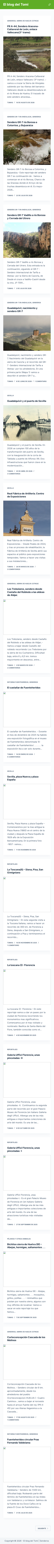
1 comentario (41, 381)
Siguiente (42, 1528)
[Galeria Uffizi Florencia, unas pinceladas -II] (27, 1080)
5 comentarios (13, 757)
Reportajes (12, 864)
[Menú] (49, 4)
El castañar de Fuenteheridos (23, 687)
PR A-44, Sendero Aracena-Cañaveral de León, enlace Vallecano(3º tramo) (23, 29)
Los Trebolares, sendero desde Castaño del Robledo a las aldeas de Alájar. (25, 592)
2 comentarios (13, 569)
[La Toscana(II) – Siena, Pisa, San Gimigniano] (27, 894)
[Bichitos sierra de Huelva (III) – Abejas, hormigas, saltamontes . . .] (27, 1269)
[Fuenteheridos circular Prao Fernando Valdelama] (27, 1464)
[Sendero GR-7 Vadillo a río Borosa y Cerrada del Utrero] (27, 240)
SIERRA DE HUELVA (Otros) (28, 21)
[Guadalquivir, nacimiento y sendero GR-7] (27, 333)
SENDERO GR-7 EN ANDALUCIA (19, 117)
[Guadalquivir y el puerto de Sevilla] (27, 423)
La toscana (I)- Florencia (21, 965)
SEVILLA (10, 395)
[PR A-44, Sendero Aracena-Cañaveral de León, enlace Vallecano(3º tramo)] (27, 54)
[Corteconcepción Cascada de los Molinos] (27, 1362)
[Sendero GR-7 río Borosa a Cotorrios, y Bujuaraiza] (27, 147)
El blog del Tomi (15, 4)
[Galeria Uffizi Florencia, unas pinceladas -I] (27, 1173)
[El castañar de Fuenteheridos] (27, 709)
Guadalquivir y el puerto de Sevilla (26, 401)
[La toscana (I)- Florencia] (27, 987)
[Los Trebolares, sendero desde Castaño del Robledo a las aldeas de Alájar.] (27, 617)
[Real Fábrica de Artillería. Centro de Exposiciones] (27, 518)
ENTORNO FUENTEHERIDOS (17, 682)
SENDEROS (11, 21)
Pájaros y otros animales (19, 1239)
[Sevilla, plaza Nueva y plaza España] (27, 801)
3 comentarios (13, 474)
